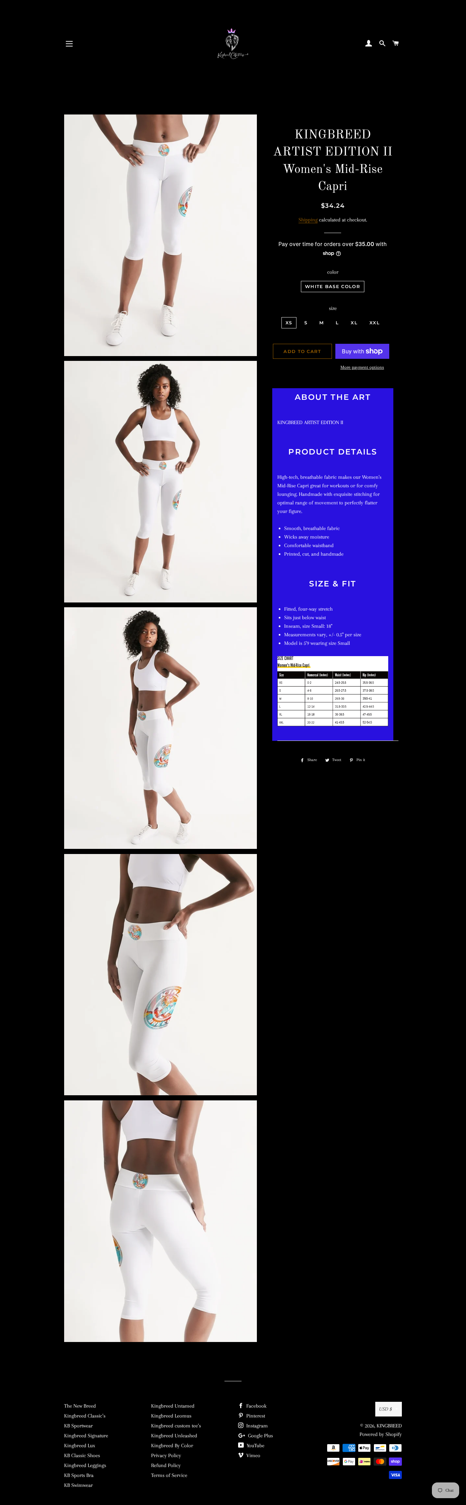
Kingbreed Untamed (172, 1406)
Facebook (255, 1406)
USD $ (385, 1409)
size (333, 308)
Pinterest (255, 1416)
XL (354, 322)
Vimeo (252, 1455)
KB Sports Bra (78, 1475)
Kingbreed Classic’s (84, 1416)
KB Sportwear (78, 1426)
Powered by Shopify (381, 1434)
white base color (332, 286)
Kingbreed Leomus (171, 1416)
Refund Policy (166, 1465)
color (332, 272)
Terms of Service (169, 1475)
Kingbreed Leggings (85, 1465)
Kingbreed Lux (79, 1445)
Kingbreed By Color (172, 1445)
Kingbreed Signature (86, 1436)
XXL (374, 322)
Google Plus (260, 1436)
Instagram (256, 1426)
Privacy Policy (166, 1455)
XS (289, 322)
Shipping (308, 220)
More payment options (362, 367)
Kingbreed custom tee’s (176, 1426)
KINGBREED (389, 1426)
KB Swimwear (78, 1485)
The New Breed (80, 1406)
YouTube (254, 1445)
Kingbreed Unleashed (174, 1436)
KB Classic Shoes (82, 1455)
